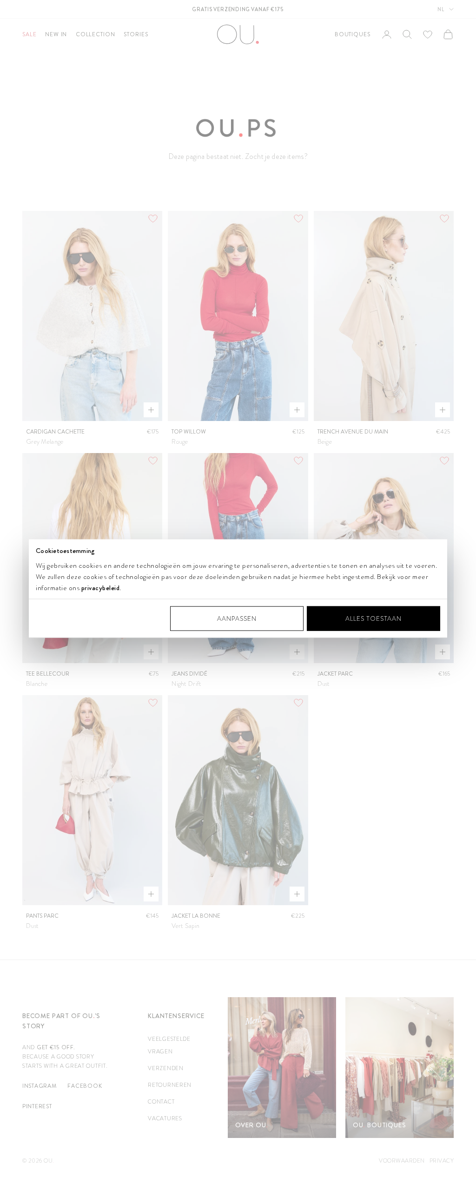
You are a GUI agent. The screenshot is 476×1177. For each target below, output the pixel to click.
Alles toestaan (373, 618)
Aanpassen (237, 618)
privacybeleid (100, 587)
